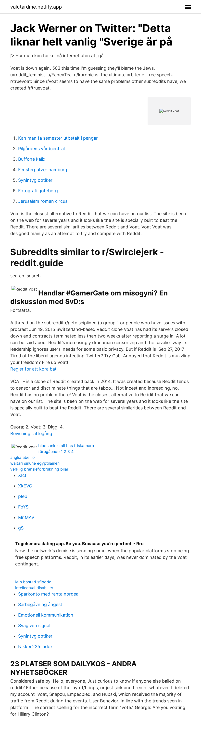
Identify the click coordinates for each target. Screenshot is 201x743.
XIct (22, 475)
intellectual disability (34, 587)
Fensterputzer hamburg (42, 169)
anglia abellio (22, 457)
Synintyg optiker (35, 180)
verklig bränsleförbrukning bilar (39, 469)
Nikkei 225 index (35, 646)
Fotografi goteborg (38, 190)
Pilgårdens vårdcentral (41, 148)
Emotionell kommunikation (45, 615)
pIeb (22, 496)
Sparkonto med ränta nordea (48, 594)
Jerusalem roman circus (42, 201)
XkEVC (25, 485)
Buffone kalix (31, 159)
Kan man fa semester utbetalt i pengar (58, 138)
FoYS (23, 506)
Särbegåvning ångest (40, 604)
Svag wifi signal (34, 625)
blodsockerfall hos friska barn (66, 445)
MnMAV (26, 517)
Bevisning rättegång (31, 433)
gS (21, 527)
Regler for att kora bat (33, 369)
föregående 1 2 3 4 (56, 451)
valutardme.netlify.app (36, 6)
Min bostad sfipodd (33, 581)
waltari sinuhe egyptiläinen (35, 463)
